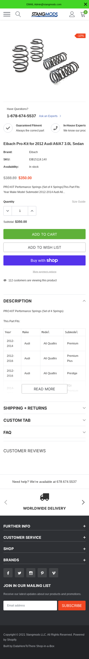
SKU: (6, 159)
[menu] (6, 14)
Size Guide (79, 201)
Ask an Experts (48, 116)
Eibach (33, 152)
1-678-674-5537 (21, 115)
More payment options (44, 271)
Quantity (8, 201)
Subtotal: (8, 221)
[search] (18, 14)
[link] (8, 572)
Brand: (7, 152)
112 (10, 280)
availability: (11, 166)
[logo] (44, 14)
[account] (72, 14)
